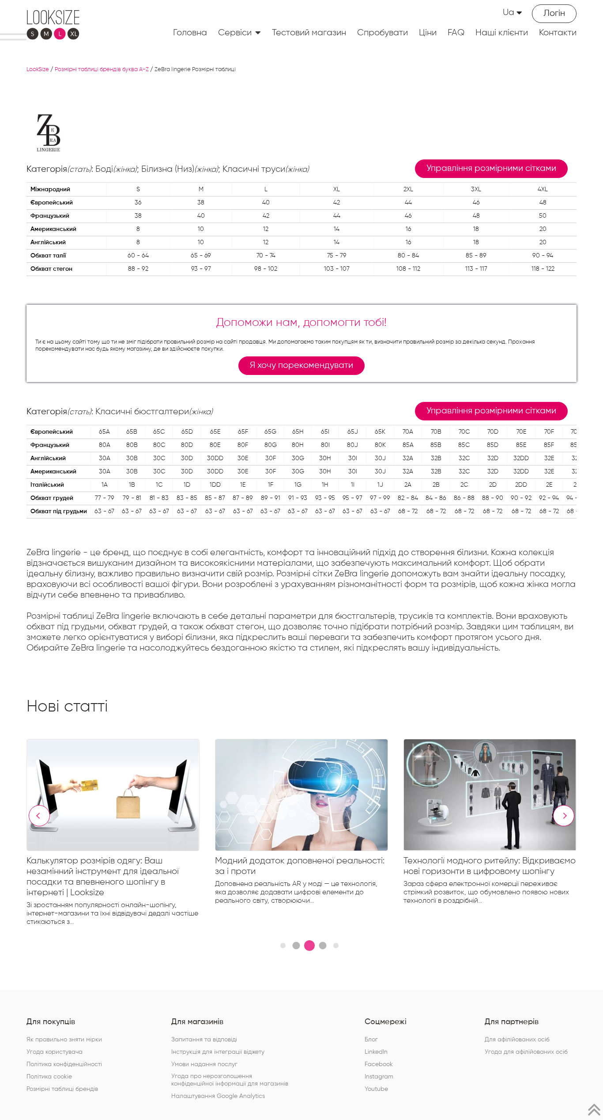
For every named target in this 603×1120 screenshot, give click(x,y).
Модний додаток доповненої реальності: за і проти (299, 866)
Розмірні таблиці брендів (62, 1089)
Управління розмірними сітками (491, 168)
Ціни (428, 32)
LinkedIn (376, 1052)
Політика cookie (49, 1077)
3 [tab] (309, 945)
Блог (371, 1040)
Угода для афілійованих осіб (526, 1052)
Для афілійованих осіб (517, 1040)
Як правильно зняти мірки (64, 1040)
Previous (39, 815)
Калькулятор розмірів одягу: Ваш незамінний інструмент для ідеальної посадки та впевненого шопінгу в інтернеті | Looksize (102, 876)
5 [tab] (336, 945)
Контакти (558, 32)
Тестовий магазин (309, 32)
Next (563, 815)
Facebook (379, 1064)
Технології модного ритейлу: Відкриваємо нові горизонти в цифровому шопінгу (489, 866)
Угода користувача (54, 1052)
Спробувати (382, 32)
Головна (190, 32)
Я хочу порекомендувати (301, 365)
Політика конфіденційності (64, 1064)
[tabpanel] (120, 834)
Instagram (379, 1077)
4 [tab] (322, 946)
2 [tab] (296, 946)
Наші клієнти (501, 32)
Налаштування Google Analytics (218, 1096)
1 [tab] (283, 945)
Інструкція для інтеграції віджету (217, 1052)
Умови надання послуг (204, 1064)
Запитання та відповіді (204, 1040)
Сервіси (235, 32)
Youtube (376, 1089)
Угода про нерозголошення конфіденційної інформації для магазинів (229, 1080)
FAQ (456, 32)
